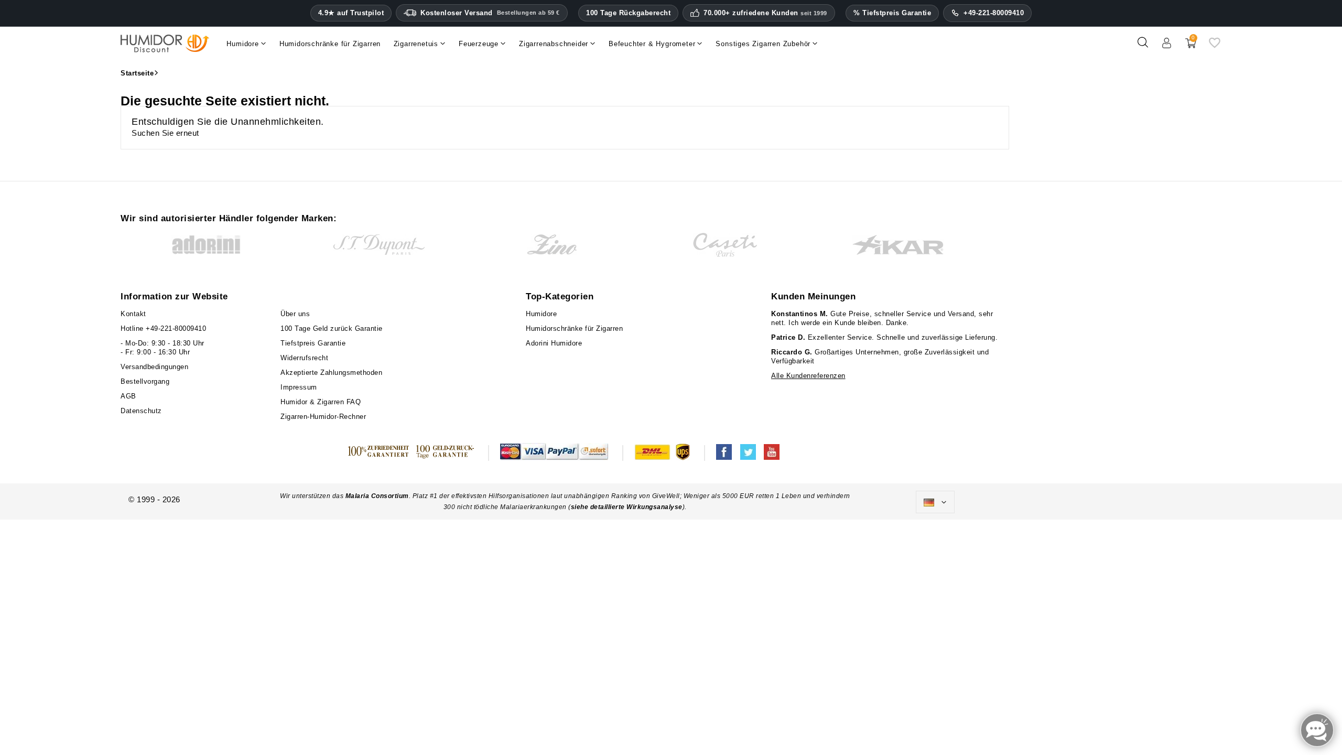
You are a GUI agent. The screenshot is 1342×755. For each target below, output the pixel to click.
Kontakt (133, 314)
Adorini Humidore (554, 343)
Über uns (295, 314)
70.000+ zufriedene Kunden (765, 13)
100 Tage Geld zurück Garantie (331, 328)
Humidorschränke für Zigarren (574, 328)
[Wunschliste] (1214, 46)
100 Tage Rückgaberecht (628, 13)
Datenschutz (141, 411)
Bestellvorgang (145, 381)
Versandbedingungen (154, 367)
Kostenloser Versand (490, 13)
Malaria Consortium (377, 496)
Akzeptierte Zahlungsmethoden (331, 372)
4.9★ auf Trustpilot (351, 13)
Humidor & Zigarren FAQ (320, 402)
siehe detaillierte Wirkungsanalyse (627, 507)
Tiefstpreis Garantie (312, 343)
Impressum (298, 387)
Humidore (541, 314)
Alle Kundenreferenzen (808, 376)
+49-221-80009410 (994, 13)
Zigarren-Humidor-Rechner (323, 416)
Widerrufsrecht (304, 358)
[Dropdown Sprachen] (935, 502)
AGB (128, 396)
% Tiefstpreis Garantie (892, 13)
